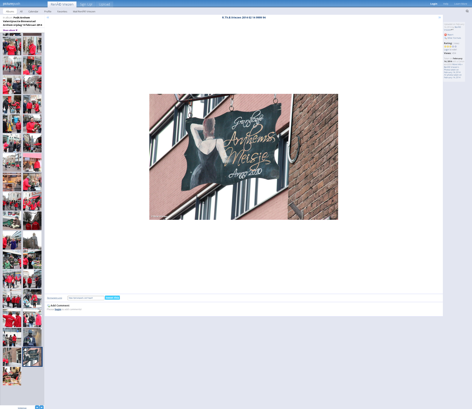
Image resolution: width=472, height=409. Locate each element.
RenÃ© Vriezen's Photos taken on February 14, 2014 (452, 70)
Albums (10, 11)
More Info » (457, 64)
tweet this (112, 297)
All (21, 11)
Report (450, 34)
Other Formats (454, 38)
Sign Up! (86, 4)
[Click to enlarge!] (243, 157)
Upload (104, 4)
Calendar (33, 11)
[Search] (467, 11)
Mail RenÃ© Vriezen (84, 11)
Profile (47, 11)
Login (433, 3)
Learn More (460, 3)
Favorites (62, 11)
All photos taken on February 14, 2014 (453, 76)
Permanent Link (54, 297)
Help (445, 3)
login (58, 309)
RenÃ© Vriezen (62, 4)
